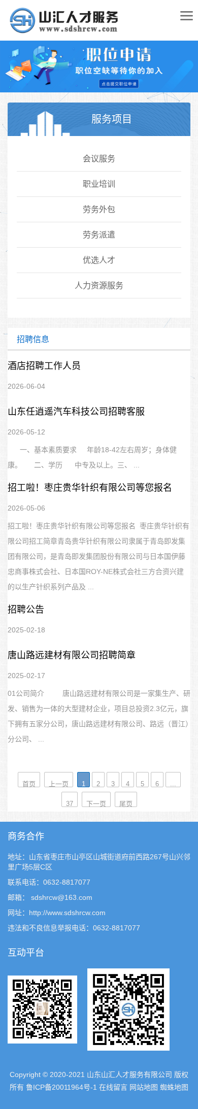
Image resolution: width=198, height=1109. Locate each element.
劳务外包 (99, 209)
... (173, 783)
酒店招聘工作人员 (44, 366)
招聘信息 (33, 339)
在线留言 (113, 1087)
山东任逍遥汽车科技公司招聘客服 (76, 412)
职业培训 (99, 184)
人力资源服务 (99, 285)
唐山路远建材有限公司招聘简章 (72, 655)
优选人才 (99, 260)
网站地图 (143, 1087)
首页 (29, 783)
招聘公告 (26, 609)
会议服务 (99, 158)
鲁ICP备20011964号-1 (61, 1087)
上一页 (59, 783)
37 (69, 803)
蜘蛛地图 (174, 1087)
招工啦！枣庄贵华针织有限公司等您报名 (90, 488)
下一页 (96, 803)
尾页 (126, 803)
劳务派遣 (99, 234)
